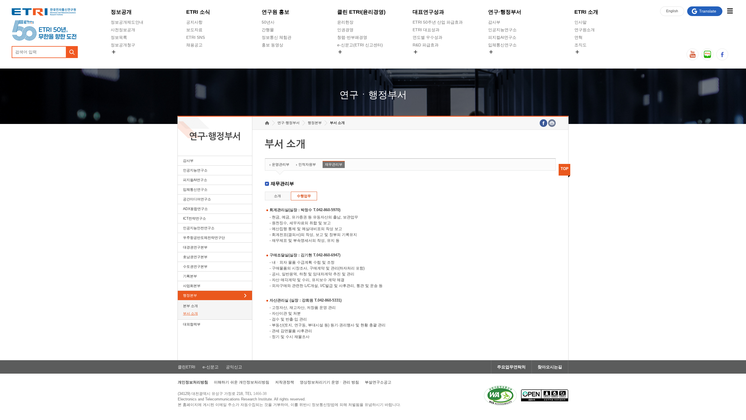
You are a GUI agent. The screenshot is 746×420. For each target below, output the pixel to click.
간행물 (268, 29)
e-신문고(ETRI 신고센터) (360, 45)
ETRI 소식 (198, 12)
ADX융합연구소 (195, 209)
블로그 (707, 54)
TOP (565, 169)
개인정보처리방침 (193, 382)
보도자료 (194, 29)
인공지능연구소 (502, 29)
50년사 (268, 22)
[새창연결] (543, 123)
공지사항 (194, 22)
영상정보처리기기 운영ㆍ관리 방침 (329, 382)
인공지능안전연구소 (198, 228)
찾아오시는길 (550, 367)
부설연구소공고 (378, 382)
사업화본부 (191, 286)
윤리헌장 (345, 22)
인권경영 (345, 29)
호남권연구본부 (195, 257)
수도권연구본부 (195, 267)
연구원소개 (584, 29)
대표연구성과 (428, 12)
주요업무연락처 (511, 367)
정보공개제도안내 (127, 22)
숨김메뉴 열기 (114, 52)
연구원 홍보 (275, 12)
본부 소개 (190, 306)
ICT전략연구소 (194, 218)
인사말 (580, 22)
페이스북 (722, 54)
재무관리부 (333, 164)
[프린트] (552, 123)
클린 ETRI (361, 12)
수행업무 (304, 196)
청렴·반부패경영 (352, 37)
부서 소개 (190, 314)
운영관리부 (280, 164)
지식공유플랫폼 (427, 58)
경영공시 (119, 58)
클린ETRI (186, 367)
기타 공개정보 (587, 58)
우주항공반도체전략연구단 (204, 238)
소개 (277, 196)
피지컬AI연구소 (502, 37)
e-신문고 (211, 367)
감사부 (494, 22)
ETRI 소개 (586, 12)
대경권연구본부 (195, 247)
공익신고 (345, 58)
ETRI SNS (195, 37)
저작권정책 (284, 382)
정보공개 (121, 12)
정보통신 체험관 (276, 37)
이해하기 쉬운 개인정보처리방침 (241, 382)
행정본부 (190, 295)
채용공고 (194, 45)
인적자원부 (307, 164)
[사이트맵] (729, 10)
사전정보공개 (123, 29)
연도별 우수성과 (427, 37)
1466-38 (260, 393)
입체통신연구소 (502, 45)
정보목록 (119, 37)
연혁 (578, 37)
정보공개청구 (123, 45)
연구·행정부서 (504, 12)
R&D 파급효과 (426, 45)
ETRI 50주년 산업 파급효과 (438, 22)
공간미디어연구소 (504, 58)
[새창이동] (500, 395)
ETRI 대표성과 (426, 29)
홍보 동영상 (272, 45)
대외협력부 (191, 324)
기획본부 (190, 276)
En (672, 11)
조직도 (580, 45)
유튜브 (693, 54)
